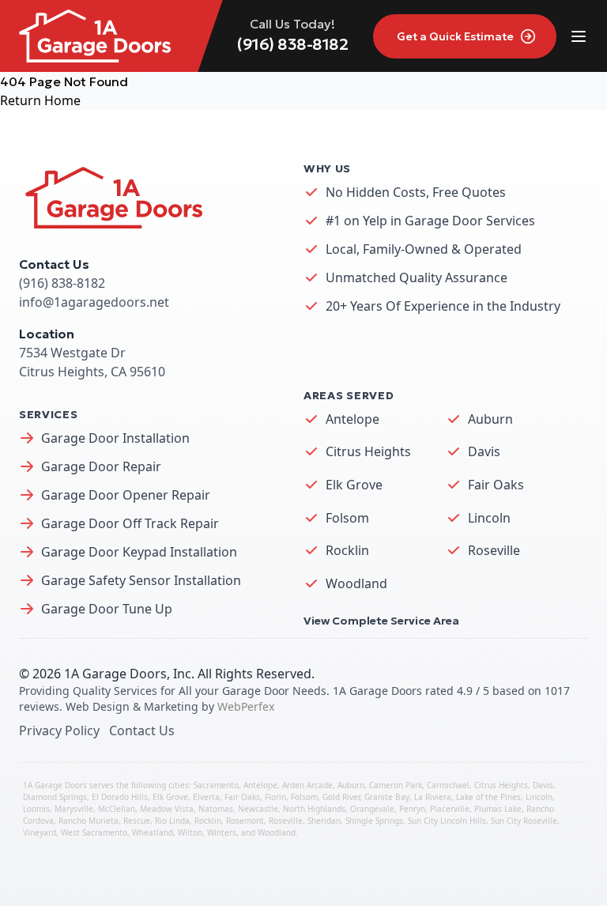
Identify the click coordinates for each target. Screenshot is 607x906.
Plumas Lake (498, 808)
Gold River (341, 796)
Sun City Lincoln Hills (447, 820)
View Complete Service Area (381, 620)
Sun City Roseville (524, 820)
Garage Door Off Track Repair (130, 523)
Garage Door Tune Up (106, 608)
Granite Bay (386, 796)
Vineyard (39, 832)
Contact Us (142, 730)
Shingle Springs (374, 820)
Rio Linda (172, 820)
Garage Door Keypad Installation (139, 552)
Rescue (136, 820)
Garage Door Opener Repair (125, 495)
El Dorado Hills (120, 796)
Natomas (215, 808)
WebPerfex (245, 706)
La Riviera (432, 796)
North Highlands (314, 808)
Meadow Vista (167, 808)
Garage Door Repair (101, 466)
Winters (221, 832)
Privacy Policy (59, 730)
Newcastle (258, 808)
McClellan (116, 808)
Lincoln (489, 518)
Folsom (347, 518)
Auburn (490, 419)
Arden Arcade (307, 785)
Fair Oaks (496, 484)
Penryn (412, 808)
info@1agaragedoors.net (94, 302)
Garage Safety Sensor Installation (141, 580)
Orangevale (372, 808)
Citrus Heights (368, 451)
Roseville (494, 550)
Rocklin (347, 550)
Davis (484, 451)
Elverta (206, 796)
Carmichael (448, 785)
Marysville (74, 808)
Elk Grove (354, 484)
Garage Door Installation (115, 438)
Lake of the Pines (488, 796)
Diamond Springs (55, 796)
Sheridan (324, 820)
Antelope (352, 419)
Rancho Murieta (88, 820)
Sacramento (216, 785)
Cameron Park (395, 785)
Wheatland (152, 832)
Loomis (36, 808)
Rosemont (245, 820)
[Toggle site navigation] (578, 36)
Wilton (190, 832)
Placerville (449, 808)
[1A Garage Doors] (95, 35)
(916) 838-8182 (292, 44)
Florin (275, 796)
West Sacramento (94, 832)
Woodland (356, 583)
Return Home (40, 100)
